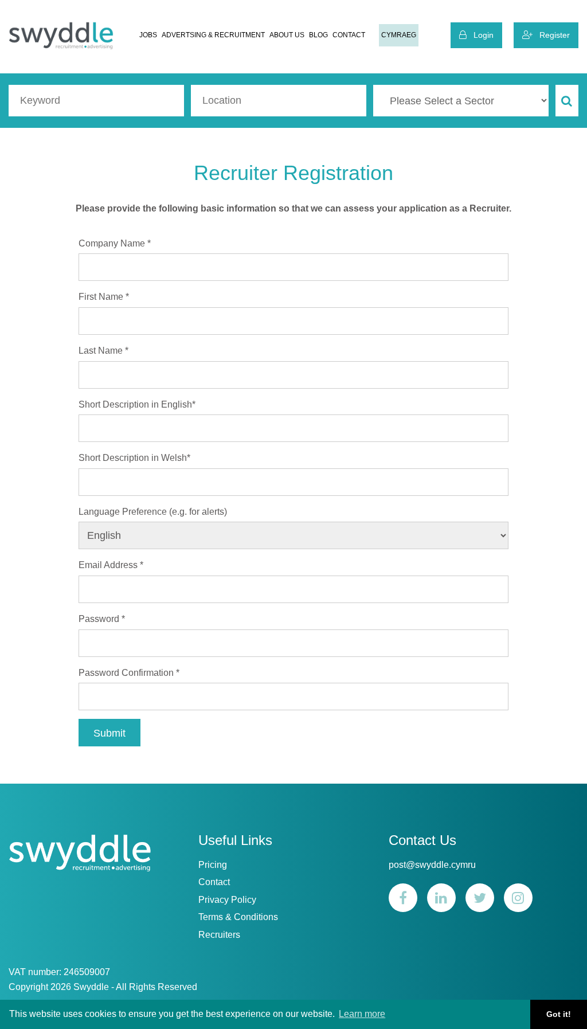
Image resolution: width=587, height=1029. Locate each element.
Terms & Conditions (238, 917)
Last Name (103, 350)
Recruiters (219, 935)
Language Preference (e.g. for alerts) (153, 512)
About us (286, 35)
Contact (348, 35)
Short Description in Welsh (134, 458)
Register (551, 35)
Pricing (212, 865)
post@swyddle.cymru (432, 865)
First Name (104, 297)
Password (102, 619)
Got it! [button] (558, 1014)
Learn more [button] (362, 1014)
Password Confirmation (129, 673)
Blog (318, 35)
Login (480, 35)
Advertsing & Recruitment (213, 35)
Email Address (111, 565)
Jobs (148, 35)
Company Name (115, 243)
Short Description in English (137, 404)
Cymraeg (398, 35)
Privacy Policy (227, 900)
